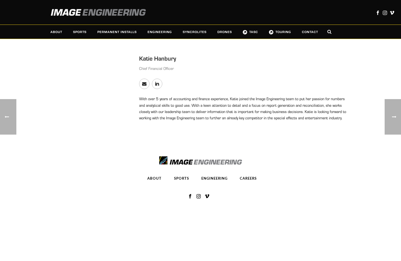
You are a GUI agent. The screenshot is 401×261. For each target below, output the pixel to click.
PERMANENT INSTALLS (117, 31)
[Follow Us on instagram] (198, 196)
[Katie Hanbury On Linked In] (157, 84)
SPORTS (79, 31)
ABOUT (56, 31)
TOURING (283, 31)
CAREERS (248, 178)
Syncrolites (195, 31)
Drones (224, 31)
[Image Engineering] (95, 12)
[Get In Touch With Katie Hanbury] (144, 84)
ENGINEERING (160, 31)
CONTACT (310, 31)
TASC (253, 31)
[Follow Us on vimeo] (207, 196)
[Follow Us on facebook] (190, 196)
